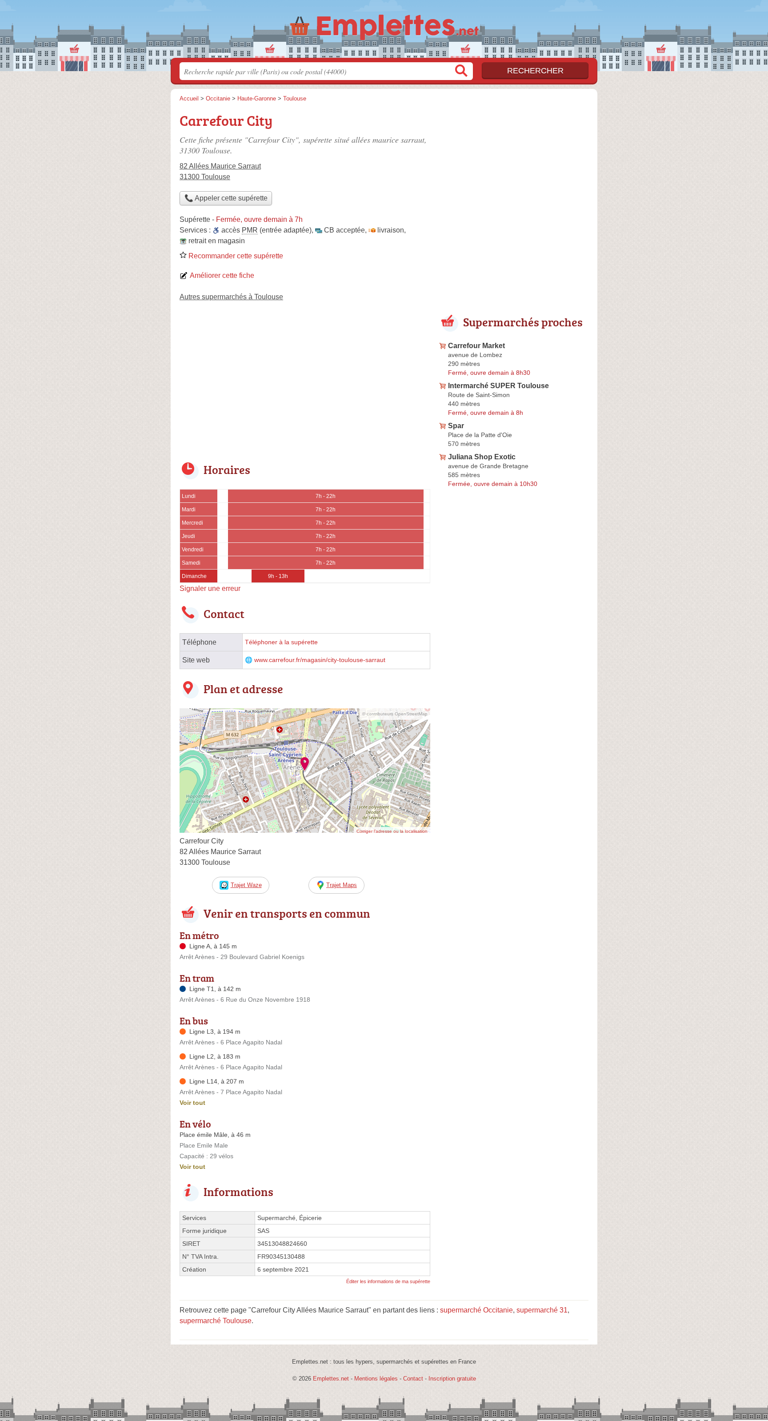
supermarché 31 (542, 1310)
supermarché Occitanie (476, 1310)
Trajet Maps (341, 885)
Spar (456, 426)
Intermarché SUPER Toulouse (498, 385)
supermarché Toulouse (216, 1321)
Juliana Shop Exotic (482, 457)
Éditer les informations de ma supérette (388, 1281)
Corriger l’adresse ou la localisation (392, 831)
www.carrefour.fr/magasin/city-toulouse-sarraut (319, 660)
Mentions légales (376, 1378)
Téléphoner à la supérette (281, 642)
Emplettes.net (331, 1378)
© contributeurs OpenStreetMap (395, 713)
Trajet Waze (246, 885)
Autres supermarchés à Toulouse (231, 297)
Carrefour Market (476, 345)
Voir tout (192, 1102)
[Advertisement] (305, 387)
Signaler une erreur (210, 588)
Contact (413, 1378)
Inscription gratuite (452, 1378)
